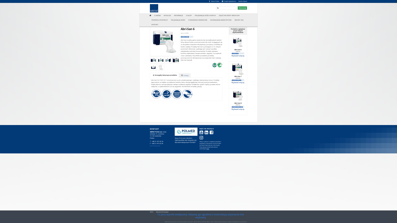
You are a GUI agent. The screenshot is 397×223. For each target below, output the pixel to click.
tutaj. (207, 148)
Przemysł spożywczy (159, 20)
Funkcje (186, 75)
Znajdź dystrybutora (230, 1)
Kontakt (154, 25)
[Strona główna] (150, 15)
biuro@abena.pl (155, 146)
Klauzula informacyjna (162, 212)
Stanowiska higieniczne (197, 20)
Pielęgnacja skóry (178, 20)
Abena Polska (215, 1)
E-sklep (189, 15)
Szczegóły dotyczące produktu (165, 75)
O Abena (157, 15)
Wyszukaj (242, 8)
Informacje (178, 15)
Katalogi (167, 15)
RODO (151, 212)
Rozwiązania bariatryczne (220, 20)
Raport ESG (239, 20)
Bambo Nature (243, 1)
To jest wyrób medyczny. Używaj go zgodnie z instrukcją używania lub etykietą (200, 216)
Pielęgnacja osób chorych (205, 15)
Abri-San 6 (187, 29)
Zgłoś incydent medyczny (229, 15)
